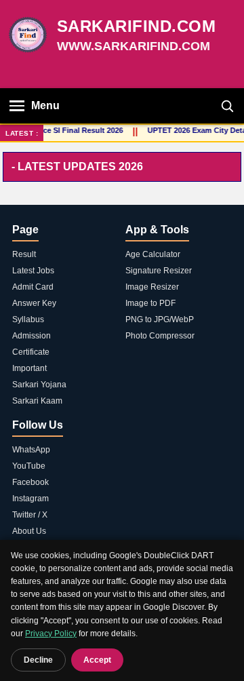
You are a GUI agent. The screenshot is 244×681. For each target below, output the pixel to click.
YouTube (28, 466)
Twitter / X (29, 515)
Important (29, 368)
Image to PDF (150, 303)
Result (24, 254)
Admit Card (33, 287)
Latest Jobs (33, 270)
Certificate (30, 352)
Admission (31, 335)
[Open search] (227, 105)
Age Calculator (152, 254)
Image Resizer (152, 287)
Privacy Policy (51, 633)
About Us (29, 531)
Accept (97, 660)
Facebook (30, 482)
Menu (45, 105)
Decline (38, 660)
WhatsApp (31, 449)
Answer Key (34, 303)
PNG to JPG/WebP (159, 319)
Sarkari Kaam (37, 401)
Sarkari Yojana (39, 384)
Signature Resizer (158, 270)
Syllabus (28, 319)
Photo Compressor (160, 335)
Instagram (30, 498)
